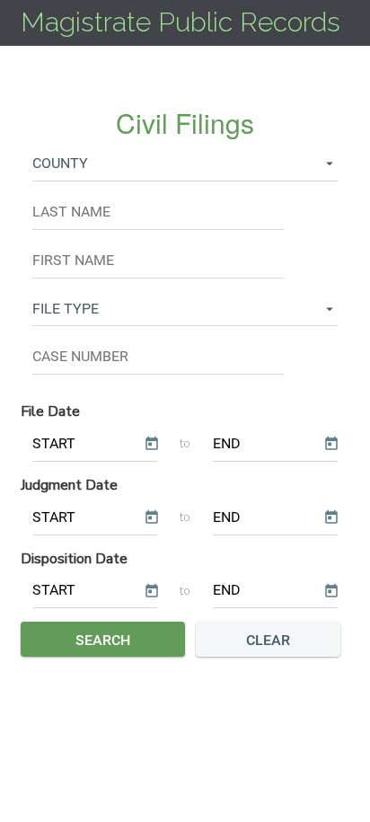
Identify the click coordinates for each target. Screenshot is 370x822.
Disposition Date (74, 559)
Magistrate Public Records (180, 22)
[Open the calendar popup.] (151, 444)
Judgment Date (69, 485)
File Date (50, 411)
